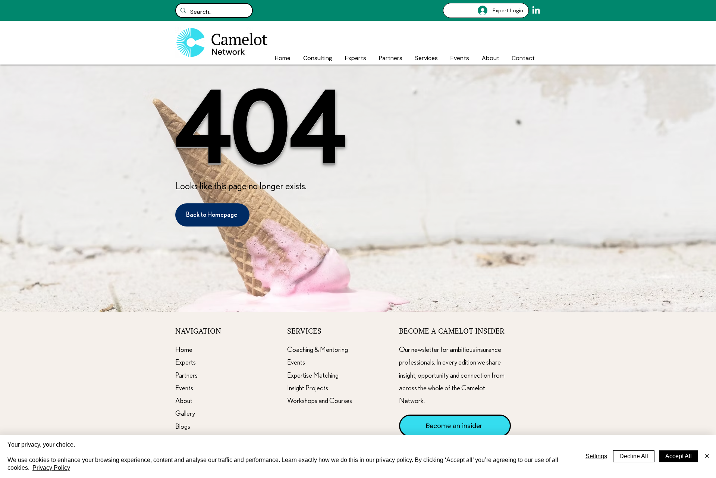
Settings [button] (596, 456)
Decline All (633, 456)
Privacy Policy (51, 468)
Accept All (678, 456)
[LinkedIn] (536, 10)
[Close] (707, 456)
